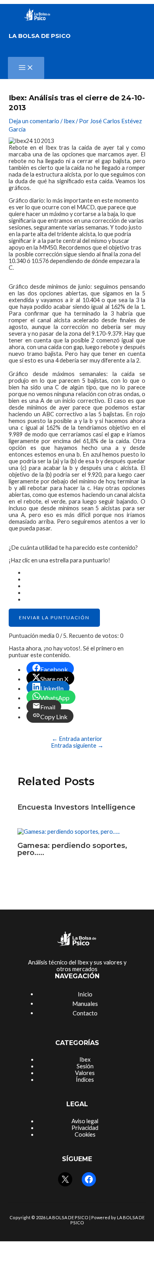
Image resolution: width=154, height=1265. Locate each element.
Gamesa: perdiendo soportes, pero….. (72, 849)
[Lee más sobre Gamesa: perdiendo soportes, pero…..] (68, 831)
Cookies (85, 1134)
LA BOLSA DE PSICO (40, 35)
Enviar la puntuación (54, 617)
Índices (85, 1079)
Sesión (85, 1066)
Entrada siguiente (77, 745)
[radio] (84, 572)
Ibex (69, 121)
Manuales (85, 1003)
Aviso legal (84, 1121)
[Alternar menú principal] (26, 68)
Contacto (85, 1013)
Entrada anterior (77, 738)
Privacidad (84, 1127)
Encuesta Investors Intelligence (76, 807)
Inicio (85, 994)
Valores (85, 1073)
